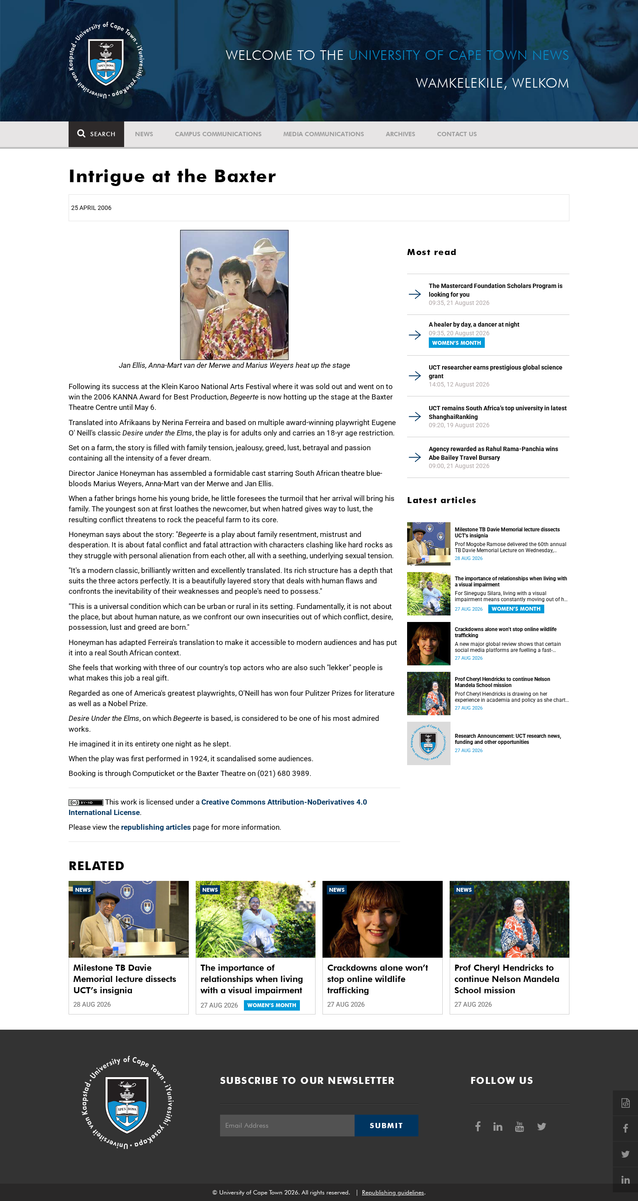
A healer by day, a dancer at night (474, 324)
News (144, 134)
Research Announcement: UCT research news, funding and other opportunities (508, 739)
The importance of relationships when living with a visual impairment (511, 582)
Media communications (323, 134)
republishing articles (156, 827)
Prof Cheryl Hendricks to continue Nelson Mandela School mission (502, 682)
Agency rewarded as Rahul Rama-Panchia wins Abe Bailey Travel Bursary (493, 453)
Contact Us (457, 134)
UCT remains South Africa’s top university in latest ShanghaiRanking (498, 412)
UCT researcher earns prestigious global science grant (495, 372)
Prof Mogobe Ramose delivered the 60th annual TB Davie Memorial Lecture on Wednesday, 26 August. (510, 547)
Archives (400, 134)
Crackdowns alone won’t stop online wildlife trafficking (505, 632)
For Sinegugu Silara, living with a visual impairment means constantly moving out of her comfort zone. (512, 596)
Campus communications (218, 134)
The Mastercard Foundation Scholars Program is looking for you (495, 290)
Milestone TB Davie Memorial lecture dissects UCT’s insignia (507, 533)
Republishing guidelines (393, 1192)
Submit (386, 1125)
